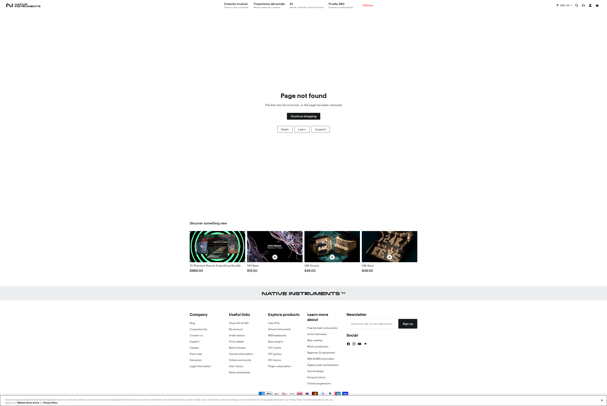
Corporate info (198, 329)
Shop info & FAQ (238, 323)
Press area (196, 354)
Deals (285, 129)
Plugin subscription (279, 366)
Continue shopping (303, 116)
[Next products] (239, 246)
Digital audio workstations (322, 365)
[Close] (601, 400)
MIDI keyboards (277, 335)
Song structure (316, 377)
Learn (302, 129)
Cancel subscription (241, 354)
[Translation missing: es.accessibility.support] (583, 5)
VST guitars (275, 354)
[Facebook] (348, 344)
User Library (236, 366)
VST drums (274, 360)
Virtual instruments (279, 329)
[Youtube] (359, 344)
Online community (240, 360)
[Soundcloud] (365, 344)
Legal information (200, 366)
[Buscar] (576, 5)
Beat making (314, 340)
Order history (237, 335)
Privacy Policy (51, 403)
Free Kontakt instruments (322, 328)
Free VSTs (274, 323)
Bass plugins (275, 341)
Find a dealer (236, 341)
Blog (192, 323)
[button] (332, 257)
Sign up (408, 323)
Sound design (315, 371)
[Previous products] (196, 246)
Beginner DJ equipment (321, 352)
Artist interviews (317, 334)
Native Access (237, 347)
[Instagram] (354, 344)
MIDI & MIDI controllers (320, 358)
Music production (317, 346)
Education (196, 360)
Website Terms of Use (28, 403)
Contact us (196, 335)
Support (320, 129)
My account (236, 329)
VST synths (274, 347)
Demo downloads (239, 372)
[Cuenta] (590, 5)
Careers (194, 347)
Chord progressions (319, 383)
